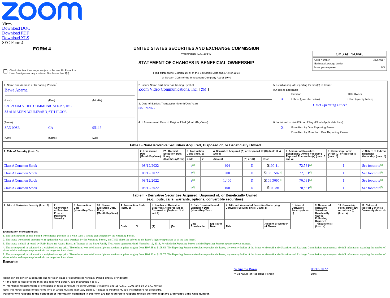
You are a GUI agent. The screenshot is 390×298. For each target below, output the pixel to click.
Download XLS (15, 38)
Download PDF (15, 33)
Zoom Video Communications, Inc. (168, 89)
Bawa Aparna (16, 90)
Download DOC (16, 28)
